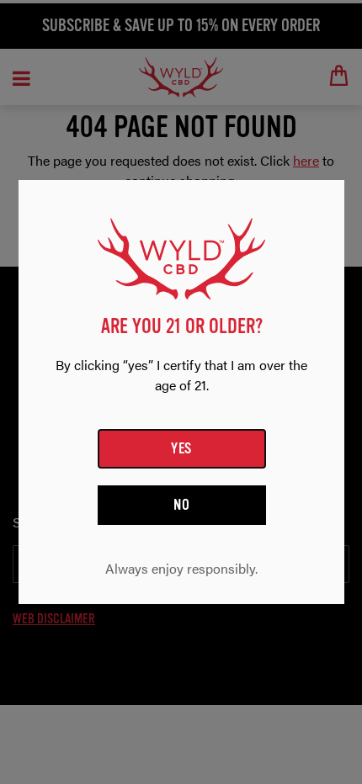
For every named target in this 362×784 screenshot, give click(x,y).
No (181, 504)
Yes (181, 448)
